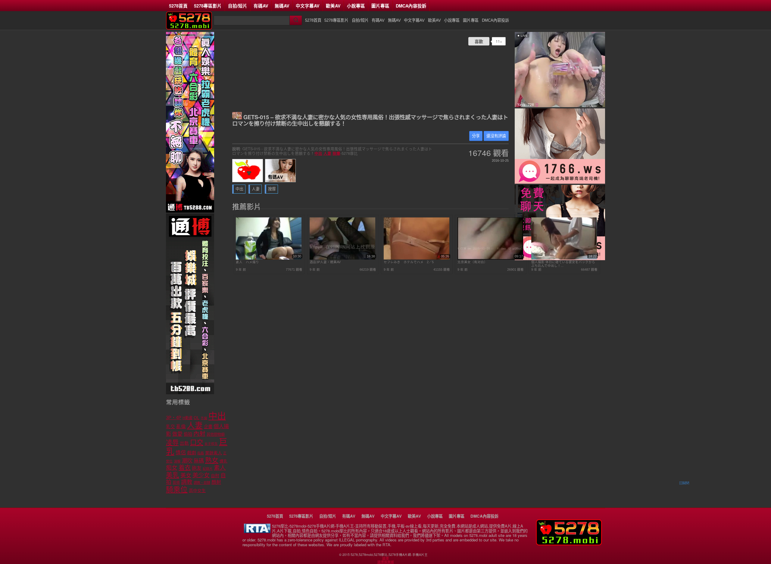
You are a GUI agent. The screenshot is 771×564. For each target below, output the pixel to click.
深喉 (177, 461)
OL (196, 418)
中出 (318, 153)
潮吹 (187, 460)
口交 (196, 442)
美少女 (201, 475)
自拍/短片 (237, 6)
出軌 (184, 443)
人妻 (327, 153)
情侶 (181, 453)
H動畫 (187, 418)
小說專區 (356, 6)
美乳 (172, 475)
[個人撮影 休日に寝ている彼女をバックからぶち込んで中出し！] (564, 258)
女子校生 (211, 443)
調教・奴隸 (202, 483)
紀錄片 (208, 468)
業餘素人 (213, 452)
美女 (185, 475)
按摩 (336, 153)
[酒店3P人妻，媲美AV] (342, 258)
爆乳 (223, 461)
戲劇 (191, 452)
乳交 (170, 426)
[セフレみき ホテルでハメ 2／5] (416, 258)
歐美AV (333, 6)
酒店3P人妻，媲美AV (325, 262)
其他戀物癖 (216, 434)
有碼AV (261, 6)
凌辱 (172, 442)
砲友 (196, 468)
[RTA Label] (257, 531)
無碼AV (282, 6)
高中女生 (197, 490)
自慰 (215, 475)
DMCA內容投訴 (411, 6)
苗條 (176, 483)
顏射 (216, 482)
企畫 (208, 426)
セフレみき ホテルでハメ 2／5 (409, 262)
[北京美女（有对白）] (490, 258)
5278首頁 (178, 6)
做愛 (177, 434)
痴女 (171, 468)
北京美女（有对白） (472, 262)
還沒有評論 (496, 136)
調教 (186, 482)
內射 (199, 433)
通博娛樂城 (385, 562)
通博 (385, 558)
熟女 (211, 460)
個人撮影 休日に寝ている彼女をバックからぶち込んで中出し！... (563, 263)
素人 (220, 467)
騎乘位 (177, 489)
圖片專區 (380, 6)
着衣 (185, 467)
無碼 (199, 461)
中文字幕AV (308, 6)
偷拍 (188, 434)
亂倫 (181, 426)
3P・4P (173, 417)
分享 (476, 136)
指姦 (200, 453)
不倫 (204, 418)
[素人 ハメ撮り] (268, 258)
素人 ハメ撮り (247, 262)
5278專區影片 (208, 6)
